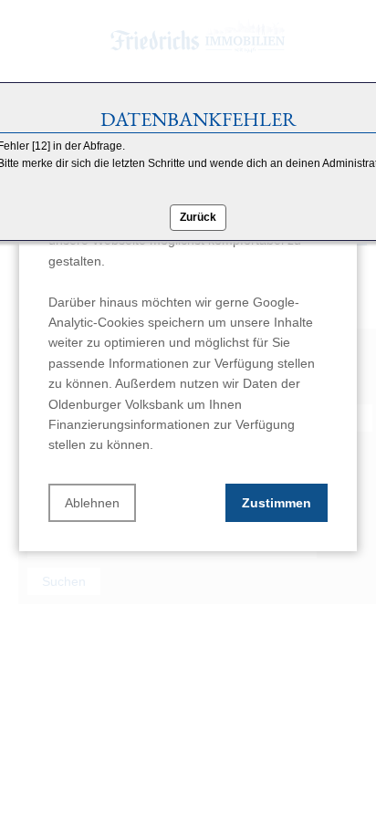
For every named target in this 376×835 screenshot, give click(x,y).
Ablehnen (92, 503)
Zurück (198, 217)
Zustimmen (276, 503)
